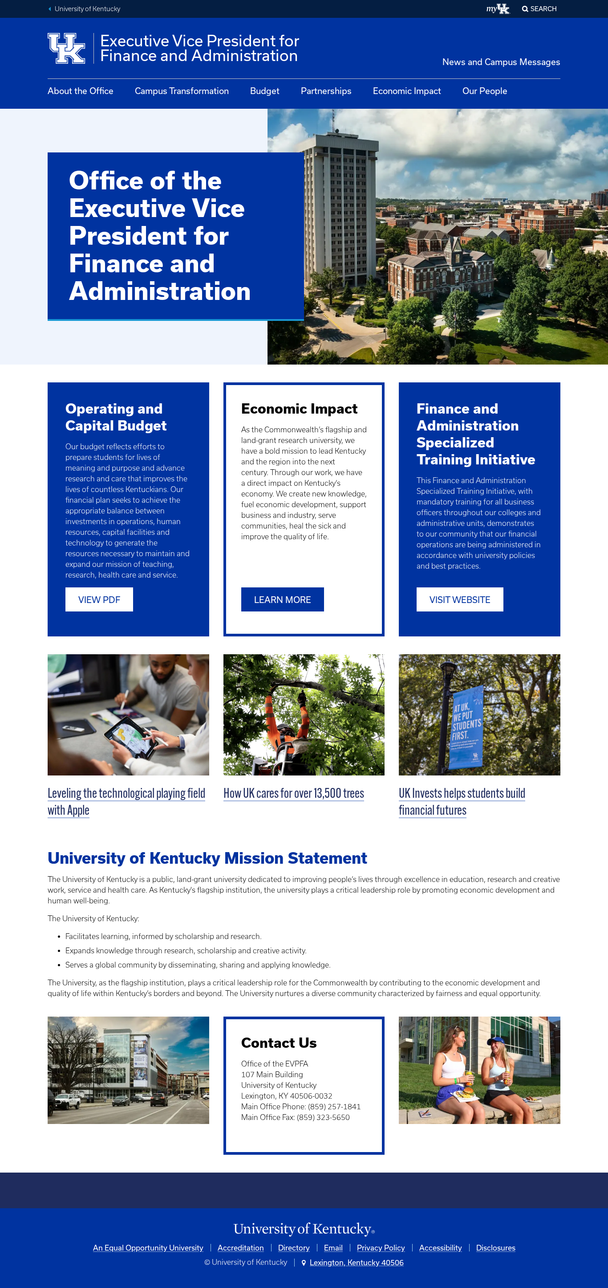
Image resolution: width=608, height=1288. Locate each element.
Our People (484, 91)
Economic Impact (407, 91)
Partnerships (326, 91)
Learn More (282, 600)
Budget (265, 91)
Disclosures (495, 1247)
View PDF (99, 600)
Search (544, 8)
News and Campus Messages (501, 62)
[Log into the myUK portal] (498, 9)
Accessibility (440, 1247)
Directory (294, 1247)
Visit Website (460, 600)
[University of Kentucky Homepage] (304, 1229)
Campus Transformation (182, 91)
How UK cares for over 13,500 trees (293, 794)
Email (333, 1247)
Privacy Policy (381, 1247)
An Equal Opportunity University (148, 1247)
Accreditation (241, 1247)
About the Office (80, 91)
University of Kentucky (87, 8)
